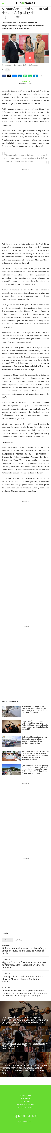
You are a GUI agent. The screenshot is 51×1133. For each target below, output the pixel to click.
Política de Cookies (25, 1107)
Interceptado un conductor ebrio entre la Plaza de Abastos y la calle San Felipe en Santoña (22, 979)
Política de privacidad (25, 1104)
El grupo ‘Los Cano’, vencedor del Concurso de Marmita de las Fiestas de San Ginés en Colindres (24, 965)
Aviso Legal (25, 1101)
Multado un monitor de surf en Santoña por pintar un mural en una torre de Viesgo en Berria (24, 951)
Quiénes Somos (25, 1095)
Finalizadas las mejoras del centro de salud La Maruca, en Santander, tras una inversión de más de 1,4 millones (35, 709)
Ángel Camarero (8, 1048)
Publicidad (25, 1098)
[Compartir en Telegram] (35, 76)
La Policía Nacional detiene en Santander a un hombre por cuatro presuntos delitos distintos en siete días (34, 740)
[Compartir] (4, 76)
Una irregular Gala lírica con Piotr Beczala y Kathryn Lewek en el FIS (24, 1045)
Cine (7, 70)
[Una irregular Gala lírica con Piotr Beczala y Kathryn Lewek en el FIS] (25, 1039)
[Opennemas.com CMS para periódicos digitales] (25, 1118)
